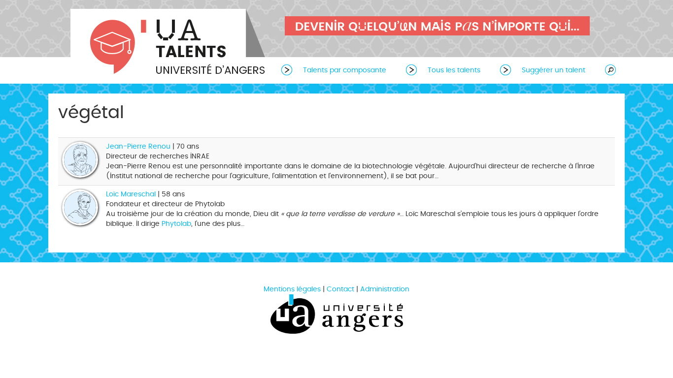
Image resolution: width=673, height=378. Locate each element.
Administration (384, 289)
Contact (340, 289)
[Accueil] (169, 43)
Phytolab (176, 224)
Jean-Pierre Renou (138, 146)
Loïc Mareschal (131, 194)
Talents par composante (344, 70)
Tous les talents (454, 70)
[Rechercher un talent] (605, 69)
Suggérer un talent (553, 70)
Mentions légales (292, 289)
